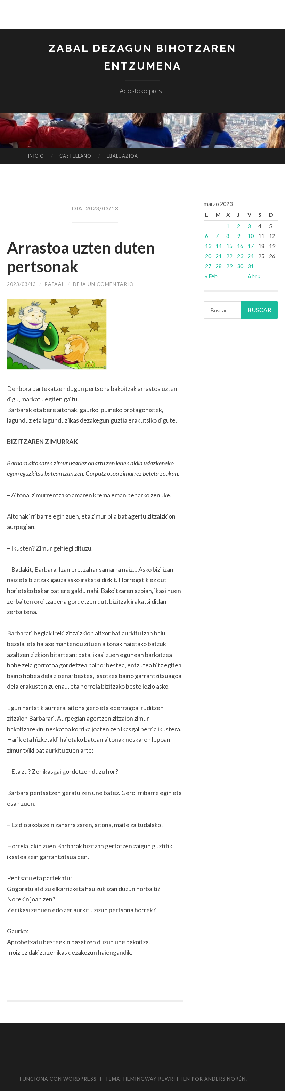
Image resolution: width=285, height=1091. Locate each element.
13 (208, 245)
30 (240, 266)
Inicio (36, 156)
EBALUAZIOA (122, 156)
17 (250, 245)
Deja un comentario (103, 284)
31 (250, 266)
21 (218, 255)
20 (208, 255)
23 (240, 255)
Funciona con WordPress (58, 1079)
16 (240, 245)
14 (218, 245)
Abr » (254, 276)
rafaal (54, 284)
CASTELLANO (75, 156)
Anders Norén (225, 1079)
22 (229, 255)
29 (229, 266)
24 (250, 255)
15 (229, 245)
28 (218, 266)
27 (208, 266)
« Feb (211, 276)
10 (250, 235)
